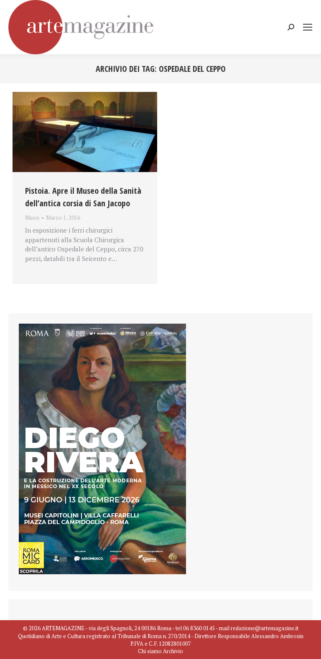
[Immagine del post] (85, 132)
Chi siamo (150, 651)
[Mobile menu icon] (308, 27)
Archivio (173, 651)
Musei (32, 217)
